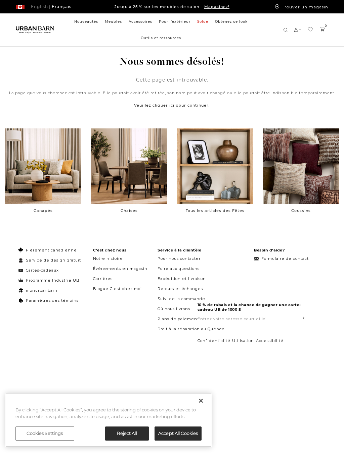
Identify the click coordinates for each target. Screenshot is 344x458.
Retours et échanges (180, 288)
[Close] (201, 400)
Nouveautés (86, 21)
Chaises (129, 210)
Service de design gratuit (53, 260)
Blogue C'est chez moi (117, 288)
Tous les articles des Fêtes (215, 210)
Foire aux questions (179, 268)
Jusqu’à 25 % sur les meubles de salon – (172, 6)
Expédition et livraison (182, 278)
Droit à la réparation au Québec (191, 329)
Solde (202, 21)
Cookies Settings (45, 433)
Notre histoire (108, 258)
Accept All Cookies (178, 433)
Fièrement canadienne (51, 250)
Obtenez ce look (231, 21)
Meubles (113, 21)
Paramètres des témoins (52, 300)
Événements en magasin (120, 268)
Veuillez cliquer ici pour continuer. (172, 105)
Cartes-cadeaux (42, 270)
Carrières (103, 278)
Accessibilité (270, 340)
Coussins (301, 210)
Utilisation (243, 340)
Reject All (127, 433)
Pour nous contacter (179, 258)
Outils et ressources (161, 38)
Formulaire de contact (285, 258)
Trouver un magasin (305, 6)
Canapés (43, 210)
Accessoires (140, 21)
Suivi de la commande (181, 298)
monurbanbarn (41, 290)
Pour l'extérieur (174, 21)
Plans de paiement (178, 319)
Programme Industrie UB (53, 280)
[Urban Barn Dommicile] (35, 30)
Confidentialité (214, 340)
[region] (108, 420)
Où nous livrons (174, 308)
